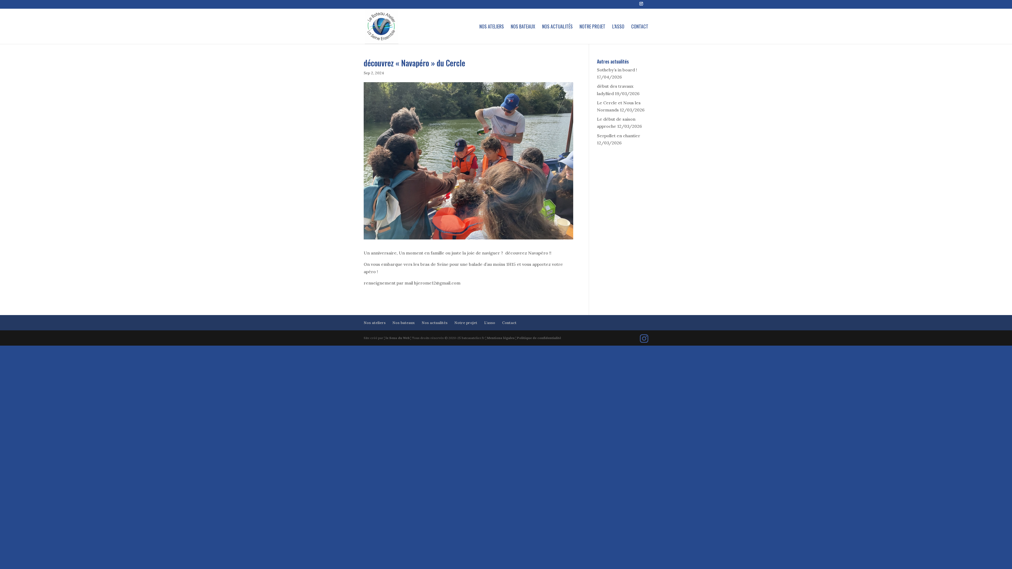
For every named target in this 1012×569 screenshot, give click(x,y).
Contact (639, 27)
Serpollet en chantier (618, 135)
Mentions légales (501, 338)
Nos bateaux (523, 27)
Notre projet (592, 27)
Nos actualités (557, 27)
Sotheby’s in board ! (617, 69)
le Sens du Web (398, 338)
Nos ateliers (491, 27)
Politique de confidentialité (539, 338)
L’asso (618, 27)
